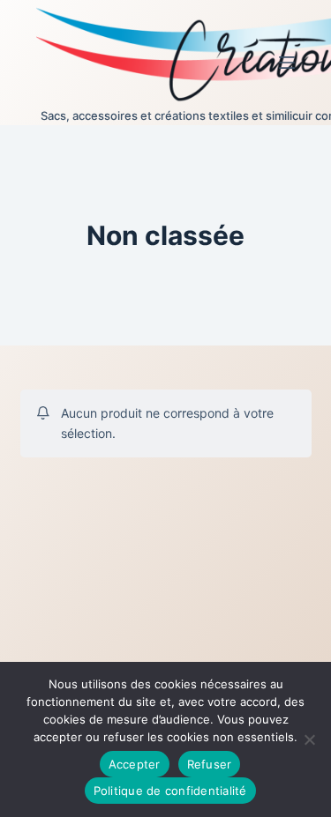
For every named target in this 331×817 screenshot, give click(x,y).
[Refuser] (309, 739)
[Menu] (287, 63)
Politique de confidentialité (170, 791)
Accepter (135, 764)
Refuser (209, 764)
